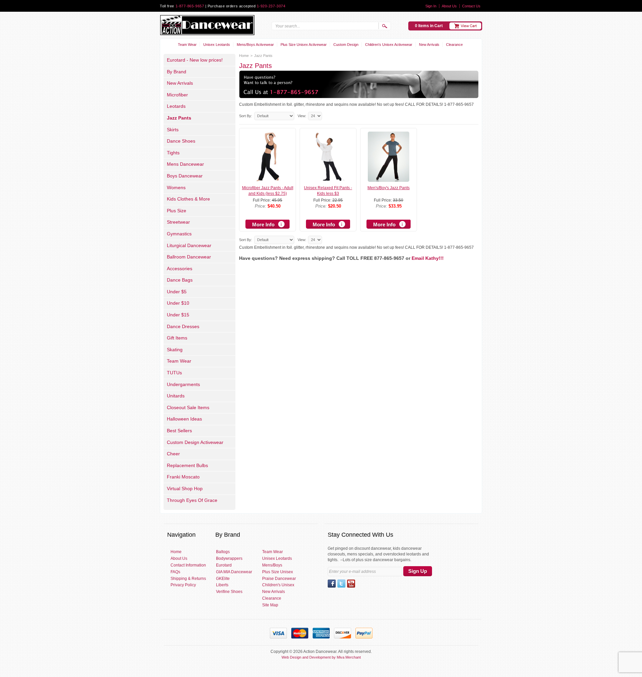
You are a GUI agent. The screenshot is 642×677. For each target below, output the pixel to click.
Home (244, 56)
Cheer (173, 453)
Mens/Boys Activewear (255, 45)
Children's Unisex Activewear (388, 45)
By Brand (176, 71)
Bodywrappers (229, 558)
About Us (449, 6)
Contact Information (188, 565)
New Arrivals (429, 45)
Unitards (176, 395)
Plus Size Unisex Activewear (304, 45)
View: (302, 116)
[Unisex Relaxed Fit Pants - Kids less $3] (328, 178)
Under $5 (177, 291)
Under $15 (178, 314)
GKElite (223, 578)
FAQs (175, 572)
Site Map (270, 605)
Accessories (179, 268)
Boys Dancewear (185, 175)
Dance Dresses (183, 326)
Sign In (430, 6)
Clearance (454, 45)
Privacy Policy (183, 585)
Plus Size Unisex (277, 572)
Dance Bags (180, 280)
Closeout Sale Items (188, 407)
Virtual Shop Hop (185, 488)
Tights (173, 152)
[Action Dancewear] (207, 25)
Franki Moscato (183, 476)
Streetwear (178, 222)
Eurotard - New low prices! (195, 60)
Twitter (341, 584)
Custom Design (345, 45)
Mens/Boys (272, 565)
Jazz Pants (179, 118)
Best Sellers (179, 430)
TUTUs (174, 372)
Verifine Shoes (229, 591)
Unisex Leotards (216, 45)
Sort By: (245, 116)
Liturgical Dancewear (189, 245)
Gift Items (177, 338)
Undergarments (183, 384)
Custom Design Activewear (195, 442)
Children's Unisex (278, 585)
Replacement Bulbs (187, 465)
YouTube (351, 584)
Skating (175, 349)
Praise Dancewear (279, 578)
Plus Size (176, 210)
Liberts (222, 585)
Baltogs (223, 551)
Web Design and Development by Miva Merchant (321, 657)
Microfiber (177, 94)
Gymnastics (179, 233)
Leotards (176, 106)
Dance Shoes (181, 141)
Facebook (332, 584)
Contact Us (471, 6)
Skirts (173, 129)
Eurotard (224, 565)
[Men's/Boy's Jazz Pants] (388, 178)
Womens (176, 187)
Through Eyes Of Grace (192, 500)
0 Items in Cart (429, 25)
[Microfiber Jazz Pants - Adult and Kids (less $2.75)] (267, 178)
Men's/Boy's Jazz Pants (388, 187)
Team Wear (187, 45)
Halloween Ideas (184, 419)
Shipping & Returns (188, 578)
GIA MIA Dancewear (234, 572)
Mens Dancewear (185, 164)
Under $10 (178, 303)
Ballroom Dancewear (189, 256)
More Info (263, 224)
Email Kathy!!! (428, 258)
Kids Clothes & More (188, 199)
